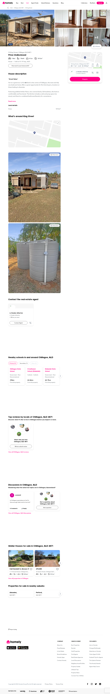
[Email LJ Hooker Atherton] (97, 72)
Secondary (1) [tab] (24, 363)
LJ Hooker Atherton (82, 71)
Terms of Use (59, 684)
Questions (55, 3)
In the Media (60, 651)
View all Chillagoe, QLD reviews (18, 452)
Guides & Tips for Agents (96, 657)
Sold (27, 3)
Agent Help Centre (94, 666)
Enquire (85, 79)
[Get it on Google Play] (23, 647)
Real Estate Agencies (77, 657)
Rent (22, 3)
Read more (12, 101)
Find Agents (74, 654)
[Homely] (17, 642)
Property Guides (75, 666)
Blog (62, 3)
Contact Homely (61, 660)
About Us (59, 645)
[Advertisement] (34, 341)
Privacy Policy (49, 684)
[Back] (8, 8)
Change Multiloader (95, 648)
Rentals (73, 648)
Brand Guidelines (62, 654)
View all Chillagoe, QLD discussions (19, 513)
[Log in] (106, 3)
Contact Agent (18, 323)
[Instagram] (91, 684)
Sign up (100, 3)
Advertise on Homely (95, 651)
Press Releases (61, 648)
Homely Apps (61, 657)
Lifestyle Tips (75, 669)
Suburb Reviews (45, 3)
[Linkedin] (100, 684)
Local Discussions (76, 660)
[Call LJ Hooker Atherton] (30, 322)
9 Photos (97, 46)
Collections (84, 3)
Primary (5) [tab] (13, 363)
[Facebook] (87, 684)
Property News (75, 672)
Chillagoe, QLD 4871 (19, 8)
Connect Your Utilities (77, 675)
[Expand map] (58, 123)
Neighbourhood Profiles (78, 663)
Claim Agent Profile (94, 654)
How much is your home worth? (20, 66)
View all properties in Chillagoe (18, 578)
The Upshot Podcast (95, 660)
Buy (17, 3)
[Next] (60, 376)
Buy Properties (75, 645)
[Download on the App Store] (12, 647)
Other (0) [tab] (34, 363)
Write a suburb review (21, 446)
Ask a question (47, 507)
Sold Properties (75, 651)
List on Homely (93, 645)
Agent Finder (34, 3)
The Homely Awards (94, 663)
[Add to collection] (31, 569)
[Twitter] (96, 684)
